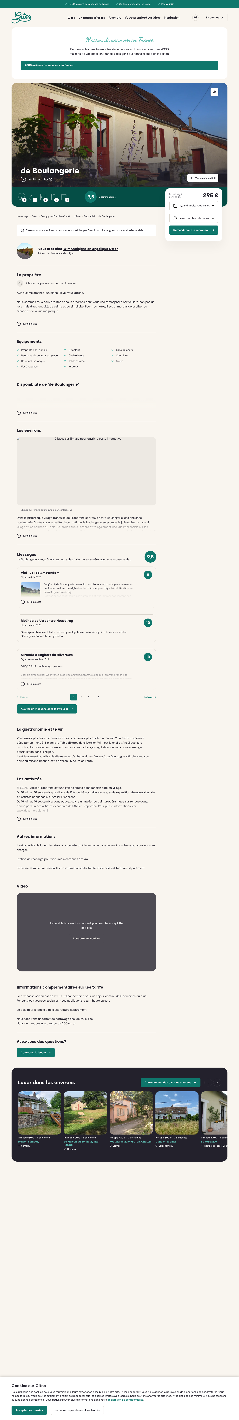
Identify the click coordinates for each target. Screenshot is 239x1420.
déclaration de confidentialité (125, 1399)
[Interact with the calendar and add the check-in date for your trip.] (175, 205)
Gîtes (34, 216)
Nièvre (77, 216)
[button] (86, 471)
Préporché (89, 216)
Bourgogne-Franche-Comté (55, 216)
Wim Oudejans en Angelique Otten (90, 249)
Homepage (22, 216)
